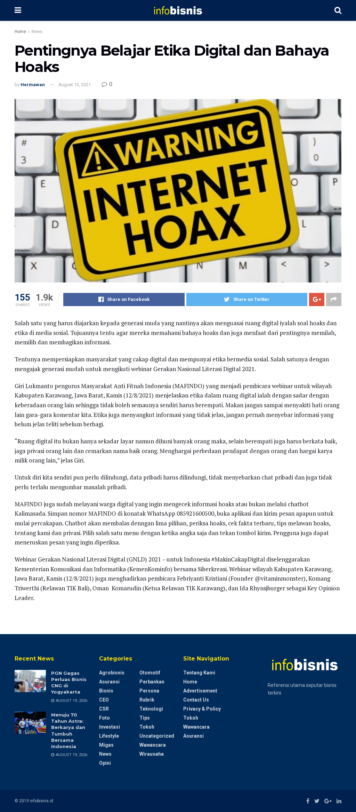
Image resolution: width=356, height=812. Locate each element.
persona (149, 691)
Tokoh (146, 727)
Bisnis (106, 691)
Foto (104, 718)
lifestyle (109, 736)
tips (144, 718)
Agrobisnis (111, 672)
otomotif (149, 672)
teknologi (151, 709)
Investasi (109, 727)
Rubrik (146, 700)
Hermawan (33, 84)
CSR (104, 709)
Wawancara (152, 745)
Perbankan (151, 681)
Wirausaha (151, 754)
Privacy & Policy (202, 709)
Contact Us (196, 700)
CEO (104, 700)
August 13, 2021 (74, 84)
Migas (106, 745)
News (37, 31)
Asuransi (109, 681)
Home (20, 31)
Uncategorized (156, 736)
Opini (105, 763)
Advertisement (200, 691)
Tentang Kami (199, 672)
